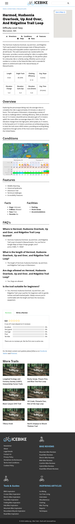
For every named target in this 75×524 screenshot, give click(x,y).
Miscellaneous (44, 500)
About (6, 449)
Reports (42, 508)
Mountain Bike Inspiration (13, 508)
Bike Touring (43, 505)
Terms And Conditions (11, 463)
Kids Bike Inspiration (11, 505)
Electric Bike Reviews (46, 457)
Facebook (43, 351)
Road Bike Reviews (46, 455)
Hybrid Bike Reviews (46, 466)
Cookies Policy (9, 465)
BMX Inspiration (9, 491)
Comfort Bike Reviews (47, 463)
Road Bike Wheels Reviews (48, 469)
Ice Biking (42, 491)
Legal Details (8, 451)
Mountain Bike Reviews (47, 452)
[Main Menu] (6, 3)
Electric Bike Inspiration (12, 497)
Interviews (43, 497)
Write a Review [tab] (22, 313)
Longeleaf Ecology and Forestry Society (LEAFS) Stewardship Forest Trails (13, 381)
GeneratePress (51, 521)
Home (4, 9)
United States (12, 9)
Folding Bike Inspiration (12, 503)
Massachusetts (21, 9)
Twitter (5, 353)
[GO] (68, 3)
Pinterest (14, 353)
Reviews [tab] (8, 313)
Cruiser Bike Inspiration (12, 494)
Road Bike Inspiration (11, 514)
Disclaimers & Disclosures (13, 460)
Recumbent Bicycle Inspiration (14, 511)
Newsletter (8, 446)
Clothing (42, 503)
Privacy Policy (8, 457)
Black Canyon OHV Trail (12, 404)
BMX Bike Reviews (45, 460)
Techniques (43, 511)
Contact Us (7, 454)
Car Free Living (44, 494)
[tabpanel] (26, 332)
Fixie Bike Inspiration (11, 500)
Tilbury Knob (8, 424)
